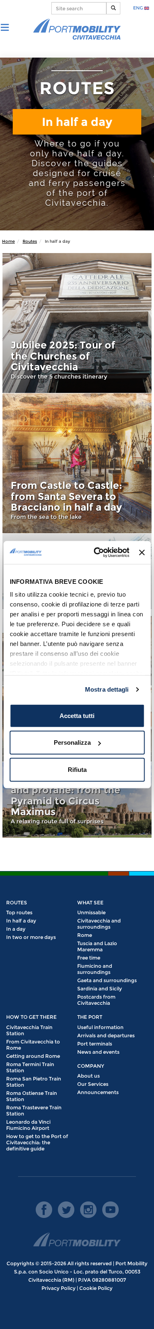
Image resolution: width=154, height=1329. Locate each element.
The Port (89, 1017)
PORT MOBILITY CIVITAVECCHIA (77, 30)
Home (8, 241)
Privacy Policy (58, 1288)
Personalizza (72, 742)
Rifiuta (77, 769)
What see (90, 902)
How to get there (31, 1017)
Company (90, 1066)
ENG (138, 8)
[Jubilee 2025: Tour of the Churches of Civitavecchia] (77, 323)
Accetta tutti (77, 715)
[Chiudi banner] (142, 552)
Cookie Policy (96, 1288)
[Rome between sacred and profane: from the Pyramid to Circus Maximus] (77, 800)
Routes (30, 241)
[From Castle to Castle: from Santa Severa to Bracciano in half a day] (77, 463)
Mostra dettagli (107, 689)
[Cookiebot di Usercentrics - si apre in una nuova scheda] (96, 552)
